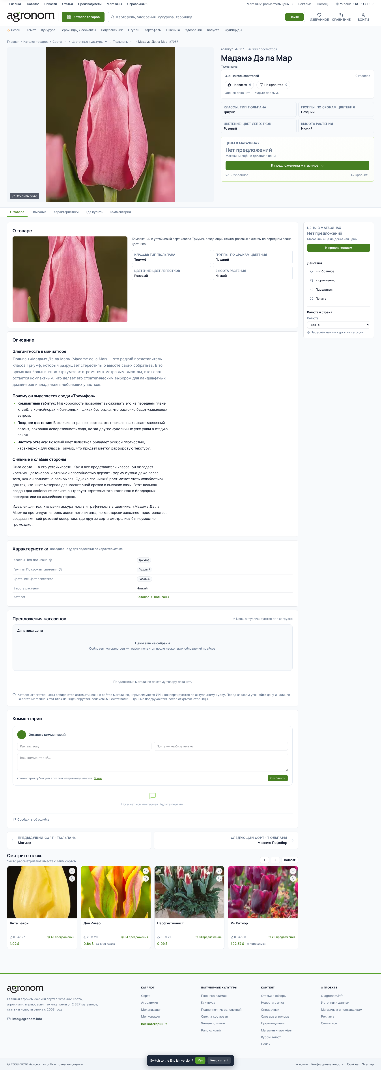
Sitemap (368, 1064)
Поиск (265, 1044)
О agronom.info (332, 996)
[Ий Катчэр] (263, 892)
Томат (31, 30)
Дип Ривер (92, 923)
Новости (50, 4)
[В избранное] (72, 871)
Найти (294, 17)
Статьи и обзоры (273, 996)
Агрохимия (149, 1002)
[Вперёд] (275, 860)
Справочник (136, 4)
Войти (98, 778)
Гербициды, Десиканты (78, 30)
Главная (15, 4)
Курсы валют (271, 1037)
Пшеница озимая (214, 996)
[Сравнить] (72, 878)
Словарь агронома (275, 1016)
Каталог (33, 4)
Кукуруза (48, 30)
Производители (89, 4)
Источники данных (335, 1002)
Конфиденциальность (327, 1064)
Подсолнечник (112, 30)
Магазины (114, 4)
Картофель (152, 30)
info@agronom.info (27, 1019)
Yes (200, 1060)
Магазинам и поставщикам (341, 1009)
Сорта (57, 41)
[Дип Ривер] (116, 892)
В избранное (239, 175)
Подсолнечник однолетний (221, 1009)
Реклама (305, 4)
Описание (39, 212)
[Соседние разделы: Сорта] (64, 42)
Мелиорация (150, 1016)
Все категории (152, 1024)
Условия (301, 1064)
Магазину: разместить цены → (270, 4)
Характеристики (66, 212)
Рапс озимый (211, 1030)
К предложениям (338, 247)
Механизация (151, 1009)
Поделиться (325, 289)
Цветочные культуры (87, 41)
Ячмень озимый (213, 1023)
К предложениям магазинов (295, 165)
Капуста (213, 30)
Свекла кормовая (214, 1016)
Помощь (323, 4)
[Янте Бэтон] (42, 892)
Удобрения (193, 30)
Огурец (133, 30)
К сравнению (325, 280)
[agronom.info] (31, 17)
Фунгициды (233, 30)
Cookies (353, 1064)
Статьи (67, 4)
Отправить (277, 778)
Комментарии (120, 212)
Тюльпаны (120, 41)
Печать (321, 298)
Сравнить (362, 175)
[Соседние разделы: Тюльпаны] (131, 42)
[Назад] (264, 860)
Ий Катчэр (239, 923)
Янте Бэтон (19, 923)
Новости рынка (272, 1002)
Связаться (329, 1023)
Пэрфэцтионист (170, 923)
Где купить (94, 212)
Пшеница (173, 30)
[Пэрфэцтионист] (189, 892)
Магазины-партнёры (276, 1030)
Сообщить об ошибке (33, 819)
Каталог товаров (36, 41)
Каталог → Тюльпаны (153, 597)
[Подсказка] (50, 560)
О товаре (17, 212)
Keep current (219, 1060)
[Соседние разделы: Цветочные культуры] (106, 42)
